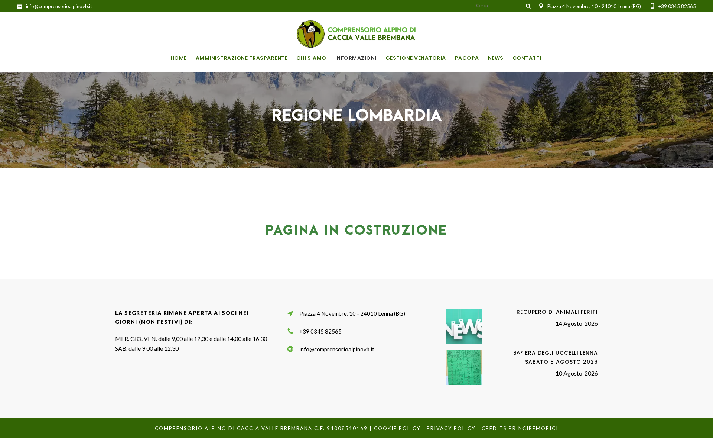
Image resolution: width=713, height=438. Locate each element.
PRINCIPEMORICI (533, 428)
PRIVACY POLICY (451, 428)
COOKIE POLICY (397, 428)
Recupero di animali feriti (557, 312)
